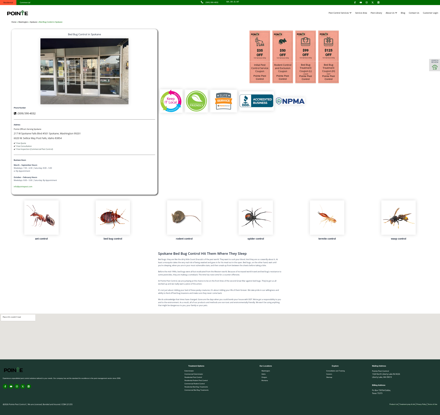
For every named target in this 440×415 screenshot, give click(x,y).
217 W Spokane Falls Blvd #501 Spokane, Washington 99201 (47, 133)
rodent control (184, 238)
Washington (23, 22)
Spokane (33, 22)
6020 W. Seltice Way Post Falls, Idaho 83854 (38, 138)
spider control (256, 238)
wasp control (398, 238)
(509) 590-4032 (211, 2)
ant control (41, 238)
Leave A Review (434, 61)
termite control (327, 238)
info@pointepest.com (23, 186)
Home (13, 22)
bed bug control (113, 238)
